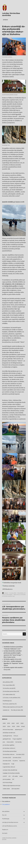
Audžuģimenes (7, 735)
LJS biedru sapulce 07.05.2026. (13, 659)
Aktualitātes (20, 593)
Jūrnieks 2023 (7, 757)
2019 (8, 723)
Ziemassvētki (15, 788)
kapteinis (22, 760)
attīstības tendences (9, 732)
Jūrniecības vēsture (8, 754)
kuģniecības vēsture (9, 767)
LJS (9, 776)
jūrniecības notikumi (9, 748)
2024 (8, 726)
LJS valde (15, 776)
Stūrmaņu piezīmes (10, 704)
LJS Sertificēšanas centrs (9, 826)
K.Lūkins (15, 760)
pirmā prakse (7, 779)
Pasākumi (5, 829)
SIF (13, 779)
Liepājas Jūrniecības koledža (11, 773)
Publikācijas (7, 700)
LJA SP (5, 776)
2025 (13, 726)
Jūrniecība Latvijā (9, 688)
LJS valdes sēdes (9, 694)
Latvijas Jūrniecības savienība (9, 838)
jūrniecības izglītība (7, 596)
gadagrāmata (7, 739)
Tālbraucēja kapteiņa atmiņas (13, 707)
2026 (18, 726)
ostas (21, 776)
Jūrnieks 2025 (7, 760)
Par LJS (4, 815)
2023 (4, 726)
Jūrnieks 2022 (20, 754)
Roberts (6, 593)
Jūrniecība (22, 594)
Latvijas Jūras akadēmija (10, 770)
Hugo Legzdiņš (17, 739)
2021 (17, 723)
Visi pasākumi (6, 804)
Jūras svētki (10, 742)
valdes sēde (6, 788)
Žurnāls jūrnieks (17, 710)
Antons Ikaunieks (8, 729)
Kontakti (4, 833)
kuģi (13, 596)
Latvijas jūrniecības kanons (10, 822)
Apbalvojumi (18, 729)
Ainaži (23, 726)
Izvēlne (5, 19)
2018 (4, 723)
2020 (13, 723)
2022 (15, 594)
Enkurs (18, 594)
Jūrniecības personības (11, 691)
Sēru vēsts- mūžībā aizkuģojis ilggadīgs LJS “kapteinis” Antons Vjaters (13, 663)
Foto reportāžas (9, 685)
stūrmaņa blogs (7, 782)
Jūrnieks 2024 (17, 757)
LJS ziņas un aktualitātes (11, 697)
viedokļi (6, 710)
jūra (4, 742)
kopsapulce (6, 763)
